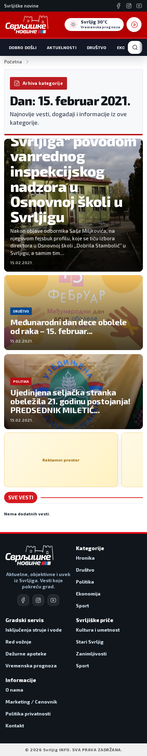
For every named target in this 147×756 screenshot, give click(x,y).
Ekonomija (88, 593)
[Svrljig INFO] (26, 24)
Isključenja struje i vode (33, 630)
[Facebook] (118, 6)
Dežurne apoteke (25, 653)
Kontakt (14, 725)
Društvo (97, 47)
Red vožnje (18, 642)
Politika (85, 582)
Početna (13, 61)
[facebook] (23, 600)
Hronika (85, 558)
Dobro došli (23, 47)
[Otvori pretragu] (135, 47)
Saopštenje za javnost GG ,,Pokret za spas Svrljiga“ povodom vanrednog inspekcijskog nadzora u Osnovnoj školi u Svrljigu (73, 155)
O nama (14, 690)
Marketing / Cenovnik (31, 702)
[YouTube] (139, 6)
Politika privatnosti (28, 713)
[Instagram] (129, 6)
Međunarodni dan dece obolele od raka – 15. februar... (68, 326)
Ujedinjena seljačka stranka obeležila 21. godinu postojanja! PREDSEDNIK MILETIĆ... (70, 401)
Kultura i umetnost (98, 630)
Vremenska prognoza (31, 665)
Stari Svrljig (90, 642)
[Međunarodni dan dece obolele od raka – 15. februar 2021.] (73, 312)
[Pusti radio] (134, 24)
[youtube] (53, 600)
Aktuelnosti (61, 47)
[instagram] (38, 600)
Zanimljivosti (91, 653)
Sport (82, 605)
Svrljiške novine (21, 6)
